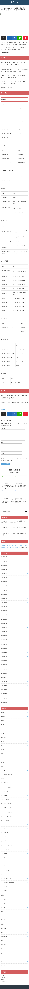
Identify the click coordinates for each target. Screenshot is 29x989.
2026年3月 (4, 556)
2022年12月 (4, 586)
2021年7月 (4, 644)
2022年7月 (4, 598)
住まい (3, 907)
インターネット (5, 791)
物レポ (3, 920)
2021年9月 (4, 635)
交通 (2, 895)
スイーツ (3, 836)
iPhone (3, 753)
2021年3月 (4, 660)
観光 (2, 949)
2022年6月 (4, 602)
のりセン (14, 2)
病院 (2, 924)
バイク (3, 857)
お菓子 (3, 770)
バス (2, 861)
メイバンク (4, 886)
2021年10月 (4, 631)
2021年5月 (4, 652)
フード (3, 866)
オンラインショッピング (7, 812)
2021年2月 (4, 664)
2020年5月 (4, 702)
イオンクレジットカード (7, 787)
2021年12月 (4, 623)
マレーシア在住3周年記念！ (8, 882)
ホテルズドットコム (6, 878)
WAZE (3, 766)
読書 (2, 953)
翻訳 (2, 932)
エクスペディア (5, 799)
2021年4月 (4, 656)
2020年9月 (4, 685)
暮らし (3, 915)
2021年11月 (4, 627)
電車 (2, 961)
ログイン (3, 975)
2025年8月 (4, 561)
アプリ (3, 778)
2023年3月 (4, 581)
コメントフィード (5, 979)
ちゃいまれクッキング (6, 774)
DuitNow (3, 724)
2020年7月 (4, 693)
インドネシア (4, 795)
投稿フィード (4, 977)
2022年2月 (4, 615)
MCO (2, 758)
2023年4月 (4, 577)
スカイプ (3, 841)
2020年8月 (4, 689)
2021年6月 (4, 648)
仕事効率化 (4, 899)
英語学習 (3, 944)
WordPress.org (4, 981)
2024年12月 (4, 569)
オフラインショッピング (7, 803)
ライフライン (4, 890)
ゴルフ (3, 828)
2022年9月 (4, 590)
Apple (2, 712)
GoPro (3, 729)
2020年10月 (4, 681)
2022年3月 (4, 610)
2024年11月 (4, 573)
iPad (2, 749)
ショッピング (4, 832)
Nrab (2, 762)
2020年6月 (4, 698)
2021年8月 (4, 640)
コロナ (3, 824)
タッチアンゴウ (5, 849)
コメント (3, 428)
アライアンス (4, 783)
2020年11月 (4, 677)
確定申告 (3, 928)
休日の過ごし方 (5, 903)
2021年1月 (4, 669)
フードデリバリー (5, 870)
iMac (3, 409)
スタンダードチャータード (8, 845)
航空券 (3, 940)
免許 (2, 911)
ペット (3, 874)
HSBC (3, 741)
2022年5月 (4, 606)
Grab (2, 733)
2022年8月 (4, 594)
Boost (2, 720)
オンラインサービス (6, 807)
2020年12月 (4, 673)
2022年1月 (4, 619)
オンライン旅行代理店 (6, 816)
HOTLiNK (3, 737)
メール (2, 448)
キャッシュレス (5, 820)
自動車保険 (4, 936)
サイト (2, 453)
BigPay (3, 716)
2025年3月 (4, 565)
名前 (2, 442)
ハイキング (4, 853)
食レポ (3, 965)
